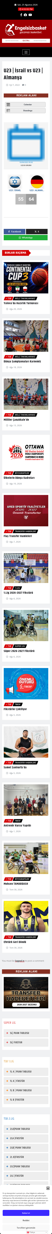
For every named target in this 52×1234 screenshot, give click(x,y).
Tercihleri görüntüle (26, 1227)
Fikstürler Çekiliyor (15, 709)
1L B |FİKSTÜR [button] (17, 1100)
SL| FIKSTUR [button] (16, 1042)
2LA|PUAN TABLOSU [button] (20, 1129)
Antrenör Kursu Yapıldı (17, 825)
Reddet (26, 1220)
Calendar (28, 105)
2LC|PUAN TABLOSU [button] (20, 1166)
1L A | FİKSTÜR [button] (17, 1081)
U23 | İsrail (15, 190)
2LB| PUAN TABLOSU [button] (20, 1148)
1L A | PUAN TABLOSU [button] (21, 1072)
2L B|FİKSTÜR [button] (17, 1157)
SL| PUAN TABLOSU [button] (19, 1033)
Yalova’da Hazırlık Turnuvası (21, 303)
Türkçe (32, 1232)
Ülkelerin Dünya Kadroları (19, 478)
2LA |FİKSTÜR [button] (17, 1138)
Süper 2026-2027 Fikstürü (19, 651)
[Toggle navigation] (26, 52)
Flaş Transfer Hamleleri (18, 536)
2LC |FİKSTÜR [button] (17, 1176)
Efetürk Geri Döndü (15, 942)
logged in (19, 960)
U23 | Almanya (37, 190)
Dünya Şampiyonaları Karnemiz (22, 361)
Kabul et (26, 1213)
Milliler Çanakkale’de (16, 420)
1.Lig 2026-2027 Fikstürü (18, 593)
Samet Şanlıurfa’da (15, 767)
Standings (27, 111)
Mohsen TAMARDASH (16, 884)
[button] (48, 1188)
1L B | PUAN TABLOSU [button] (21, 1090)
